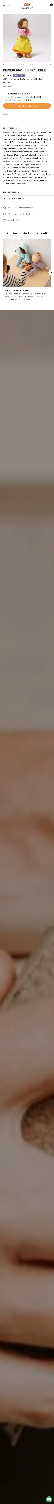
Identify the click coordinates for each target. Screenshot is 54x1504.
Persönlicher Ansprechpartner (20, 208)
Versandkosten (20, 79)
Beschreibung (10, 128)
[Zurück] (4, 65)
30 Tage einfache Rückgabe (20, 214)
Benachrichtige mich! (27, 106)
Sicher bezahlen (14, 220)
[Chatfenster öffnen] (49, 1499)
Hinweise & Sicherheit (14, 199)
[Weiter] (50, 65)
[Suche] (9, 5)
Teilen (5, 113)
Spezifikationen (11, 192)
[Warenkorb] (49, 5)
